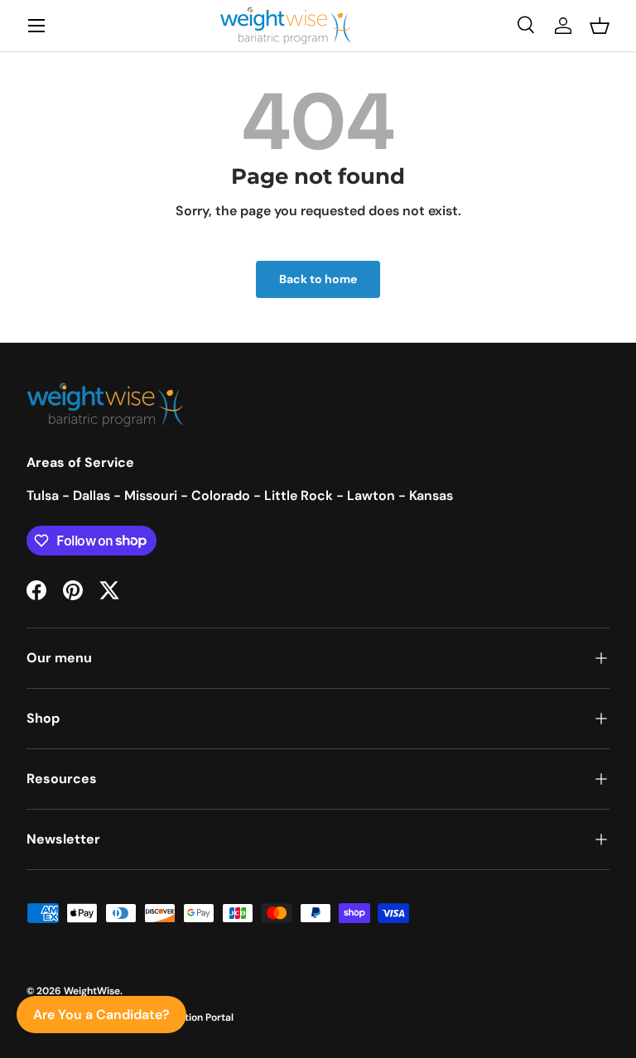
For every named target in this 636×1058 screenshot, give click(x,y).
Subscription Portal (188, 1017)
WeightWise (92, 991)
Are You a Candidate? (101, 1014)
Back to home (318, 279)
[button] (599, 25)
